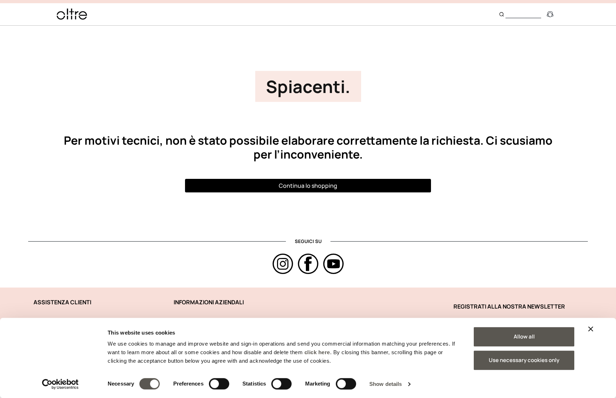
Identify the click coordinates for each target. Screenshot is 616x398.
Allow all (524, 336)
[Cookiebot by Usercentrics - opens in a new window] (60, 384)
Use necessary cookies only (524, 360)
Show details (385, 384)
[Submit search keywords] (501, 14)
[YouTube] (333, 263)
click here (317, 352)
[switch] (219, 383)
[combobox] (523, 14)
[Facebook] (308, 263)
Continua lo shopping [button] (308, 186)
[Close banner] (590, 328)
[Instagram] (283, 263)
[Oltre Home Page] (72, 14)
